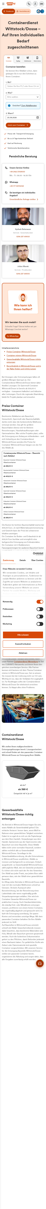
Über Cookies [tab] (37, 560)
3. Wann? (10, 113)
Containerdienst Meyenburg (26, 662)
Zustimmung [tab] (8, 560)
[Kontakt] (28, 3)
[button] (41, 3)
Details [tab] (23, 560)
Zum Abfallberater (29, 106)
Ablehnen (23, 653)
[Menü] (3, 4)
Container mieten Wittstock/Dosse (21, 356)
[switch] (40, 609)
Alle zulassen (23, 635)
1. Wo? (8, 82)
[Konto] (35, 3)
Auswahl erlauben (23, 644)
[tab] (8, 59)
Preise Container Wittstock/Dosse (21, 352)
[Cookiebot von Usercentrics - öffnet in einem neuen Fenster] (33, 553)
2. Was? (9, 93)
